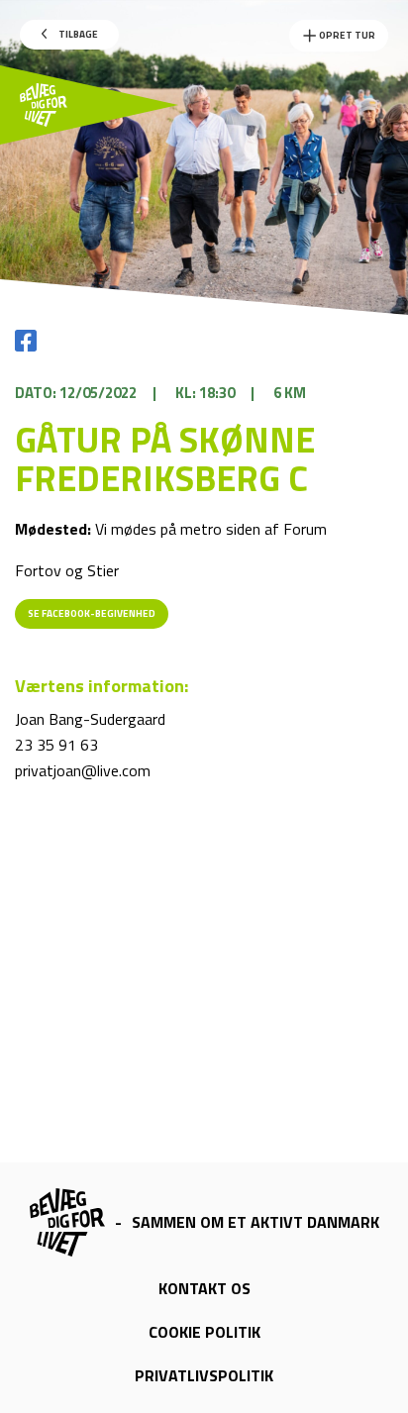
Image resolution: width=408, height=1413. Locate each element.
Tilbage (77, 34)
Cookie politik (204, 1332)
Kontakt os (204, 1288)
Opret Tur (346, 35)
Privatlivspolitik (204, 1375)
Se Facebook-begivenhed (91, 613)
